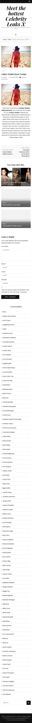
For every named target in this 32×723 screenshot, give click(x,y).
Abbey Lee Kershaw (9, 316)
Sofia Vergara (7, 660)
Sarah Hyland (7, 647)
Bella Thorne (7, 393)
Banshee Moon (7, 389)
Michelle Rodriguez (9, 600)
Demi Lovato (7, 441)
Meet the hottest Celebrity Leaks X (16, 16)
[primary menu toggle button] (16, 35)
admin (5, 77)
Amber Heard (7, 346)
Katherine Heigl (8, 531)
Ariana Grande (7, 381)
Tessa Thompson (8, 673)
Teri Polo (5, 668)
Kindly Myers (7, 552)
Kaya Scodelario (8, 540)
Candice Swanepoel (9, 406)
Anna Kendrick (7, 372)
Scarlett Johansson (9, 651)
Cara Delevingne (8, 411)
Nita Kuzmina (7, 626)
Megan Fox (6, 591)
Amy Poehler (7, 355)
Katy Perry (6, 535)
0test (3, 71)
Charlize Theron (8, 424)
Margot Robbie (8, 587)
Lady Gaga (6, 570)
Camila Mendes (8, 402)
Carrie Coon (7, 415)
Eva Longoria (7, 467)
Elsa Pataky (6, 445)
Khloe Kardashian (8, 544)
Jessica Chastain (8, 505)
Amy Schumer (7, 359)
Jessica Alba (7, 501)
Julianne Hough (8, 509)
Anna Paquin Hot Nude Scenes (12, 226)
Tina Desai (6, 677)
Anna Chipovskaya (9, 368)
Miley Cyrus (6, 608)
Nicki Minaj (6, 621)
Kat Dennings (7, 522)
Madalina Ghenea (8, 583)
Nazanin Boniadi (8, 617)
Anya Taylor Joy (8, 376)
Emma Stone (7, 458)
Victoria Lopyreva (8, 690)
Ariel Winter (6, 385)
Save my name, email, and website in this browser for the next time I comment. (15, 291)
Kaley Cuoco (7, 514)
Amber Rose (7, 351)
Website (4, 280)
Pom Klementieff (8, 634)
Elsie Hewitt (6, 449)
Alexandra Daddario (9, 338)
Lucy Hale (6, 578)
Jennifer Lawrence (9, 497)
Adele (4, 329)
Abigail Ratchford (8, 325)
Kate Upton (6, 527)
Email (3, 272)
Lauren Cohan (7, 574)
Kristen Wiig (6, 561)
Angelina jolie (7, 363)
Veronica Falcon (8, 686)
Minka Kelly (6, 613)
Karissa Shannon (8, 518)
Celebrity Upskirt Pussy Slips (12, 419)
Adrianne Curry (8, 333)
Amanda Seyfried (8, 342)
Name (3, 264)
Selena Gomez (7, 656)
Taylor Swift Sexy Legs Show (11, 205)
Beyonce (5, 398)
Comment (4, 246)
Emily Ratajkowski (8, 454)
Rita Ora (5, 643)
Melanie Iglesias (8, 595)
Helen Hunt (6, 484)
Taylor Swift (6, 664)
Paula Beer (6, 630)
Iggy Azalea (6, 488)
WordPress (22, 720)
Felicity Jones (7, 471)
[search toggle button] (29, 1)
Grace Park (6, 479)
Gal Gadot (6, 475)
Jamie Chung (7, 492)
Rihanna (5, 638)
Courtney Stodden (9, 432)
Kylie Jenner (7, 565)
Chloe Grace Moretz (9, 428)
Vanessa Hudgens (8, 681)
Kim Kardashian (8, 548)
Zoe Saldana (7, 694)
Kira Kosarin (6, 557)
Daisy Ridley (6, 436)
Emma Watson (7, 462)
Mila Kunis (6, 604)
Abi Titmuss (6, 320)
